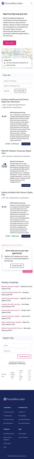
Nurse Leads (7, 443)
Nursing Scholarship (24, 419)
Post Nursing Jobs (9, 433)
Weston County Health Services (11, 328)
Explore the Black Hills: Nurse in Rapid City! (16, 193)
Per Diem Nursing (9, 419)
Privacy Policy (22, 363)
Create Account (24, 356)
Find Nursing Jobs (9, 412)
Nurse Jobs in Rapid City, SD (21, 375)
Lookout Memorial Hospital (10, 298)
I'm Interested (25, 144)
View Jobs (9, 43)
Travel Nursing (8, 416)
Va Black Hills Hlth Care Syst (10, 304)
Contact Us (21, 412)
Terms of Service (12, 363)
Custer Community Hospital (10, 316)
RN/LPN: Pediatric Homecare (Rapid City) (16, 152)
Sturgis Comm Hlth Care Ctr (10, 310)
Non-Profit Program (24, 423)
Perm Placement (8, 423)
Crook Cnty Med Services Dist (11, 292)
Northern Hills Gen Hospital (10, 286)
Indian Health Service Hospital (11, 322)
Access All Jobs (17, 266)
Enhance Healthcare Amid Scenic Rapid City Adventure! (15, 100)
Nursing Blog (22, 416)
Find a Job (21, 91)
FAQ (5, 447)
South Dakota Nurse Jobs (13, 375)
